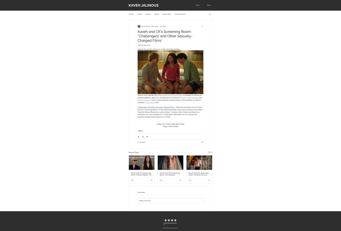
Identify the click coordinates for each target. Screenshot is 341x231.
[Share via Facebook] (138, 137)
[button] (210, 14)
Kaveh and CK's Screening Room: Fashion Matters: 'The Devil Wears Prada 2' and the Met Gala (141, 174)
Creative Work (167, 14)
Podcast (156, 14)
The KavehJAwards (179, 14)
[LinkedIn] (169, 220)
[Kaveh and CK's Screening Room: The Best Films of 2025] (199, 162)
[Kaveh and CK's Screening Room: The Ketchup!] (170, 162)
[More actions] (202, 26)
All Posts (131, 14)
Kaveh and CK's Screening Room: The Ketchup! (170, 174)
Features (148, 14)
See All (210, 152)
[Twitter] (166, 220)
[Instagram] (172, 220)
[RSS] (175, 220)
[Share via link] (147, 137)
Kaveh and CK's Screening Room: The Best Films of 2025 (199, 174)
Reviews (139, 14)
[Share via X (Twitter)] (143, 137)
